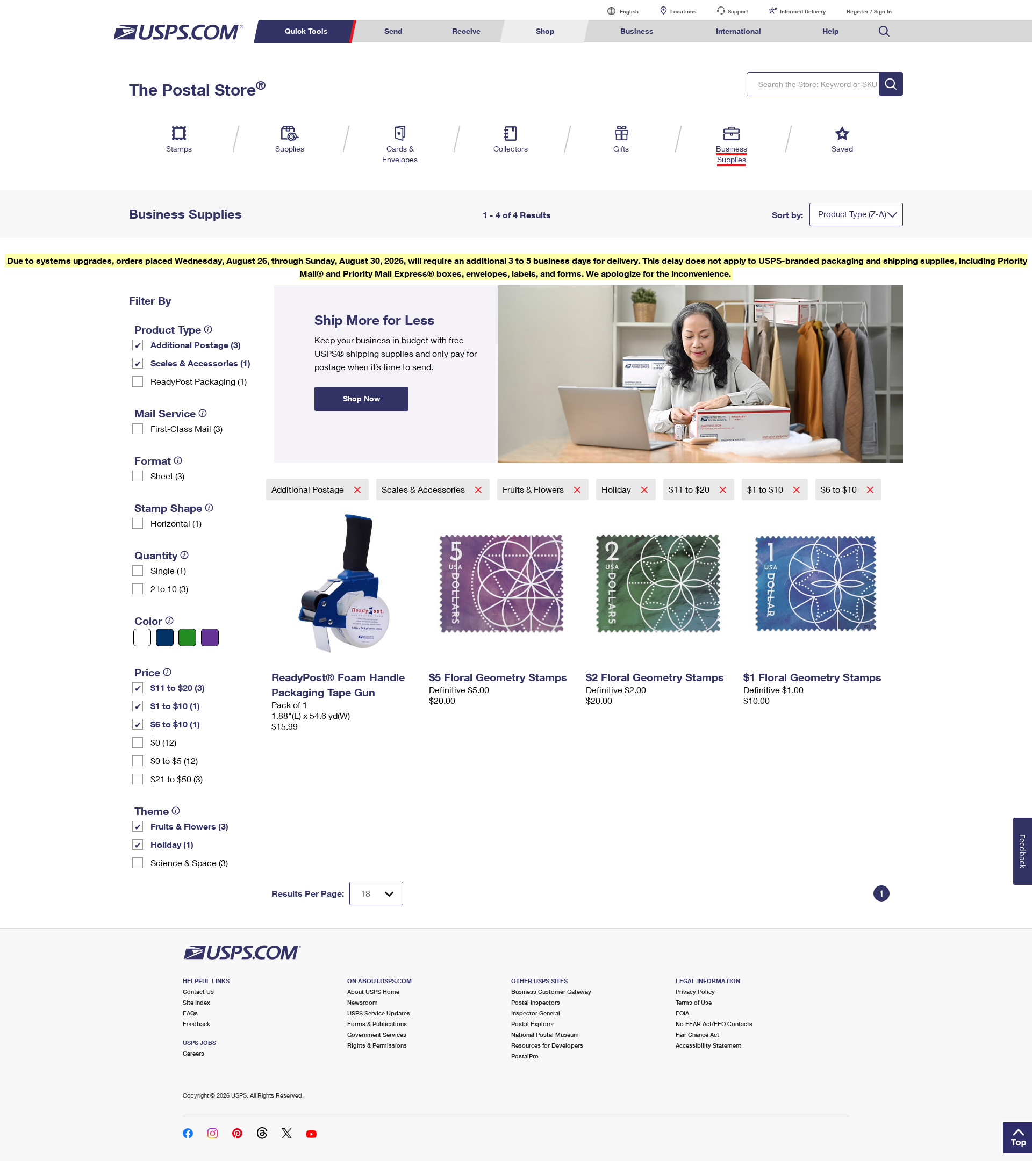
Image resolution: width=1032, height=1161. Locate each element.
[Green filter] (187, 637)
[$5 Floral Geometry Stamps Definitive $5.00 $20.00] (502, 583)
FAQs (190, 1012)
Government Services (376, 1034)
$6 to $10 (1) (175, 724)
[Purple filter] (210, 637)
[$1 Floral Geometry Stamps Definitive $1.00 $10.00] (816, 583)
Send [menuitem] (393, 30)
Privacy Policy (695, 991)
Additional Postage (308, 489)
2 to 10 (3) (169, 588)
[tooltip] (208, 329)
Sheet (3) (167, 476)
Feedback (196, 1023)
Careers (193, 1053)
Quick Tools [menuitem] (306, 30)
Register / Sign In (869, 11)
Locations (683, 11)
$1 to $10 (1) (175, 706)
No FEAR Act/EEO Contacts (714, 1023)
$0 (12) (163, 742)
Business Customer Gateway (551, 991)
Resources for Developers (547, 1045)
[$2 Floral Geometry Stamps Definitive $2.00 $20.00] (659, 583)
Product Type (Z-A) (852, 214)
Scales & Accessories (424, 489)
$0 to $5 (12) (174, 760)
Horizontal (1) (176, 523)
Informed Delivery (803, 11)
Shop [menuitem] (545, 30)
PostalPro (525, 1055)
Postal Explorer (532, 1023)
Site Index (196, 1002)
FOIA (682, 1012)
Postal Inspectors (535, 1002)
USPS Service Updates (378, 1012)
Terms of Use (694, 1002)
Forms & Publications (377, 1023)
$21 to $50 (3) (176, 779)
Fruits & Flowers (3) (189, 826)
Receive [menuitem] (466, 30)
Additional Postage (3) (195, 345)
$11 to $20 (690, 489)
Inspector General (535, 1012)
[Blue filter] (165, 637)
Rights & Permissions (377, 1045)
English (618, 11)
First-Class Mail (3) (186, 428)
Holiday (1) (172, 844)
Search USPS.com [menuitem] (884, 31)
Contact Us (198, 991)
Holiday (617, 489)
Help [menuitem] (830, 30)
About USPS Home (373, 991)
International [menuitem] (738, 30)
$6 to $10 (840, 489)
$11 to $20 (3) (177, 687)
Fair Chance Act (697, 1034)
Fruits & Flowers (534, 489)
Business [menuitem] (637, 30)
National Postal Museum (545, 1034)
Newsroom (362, 1002)
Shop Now (287, 289)
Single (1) (168, 570)
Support (738, 11)
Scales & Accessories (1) (200, 363)
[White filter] (142, 637)
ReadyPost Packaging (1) (198, 381)
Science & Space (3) (189, 862)
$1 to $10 (766, 489)
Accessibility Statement (708, 1045)
